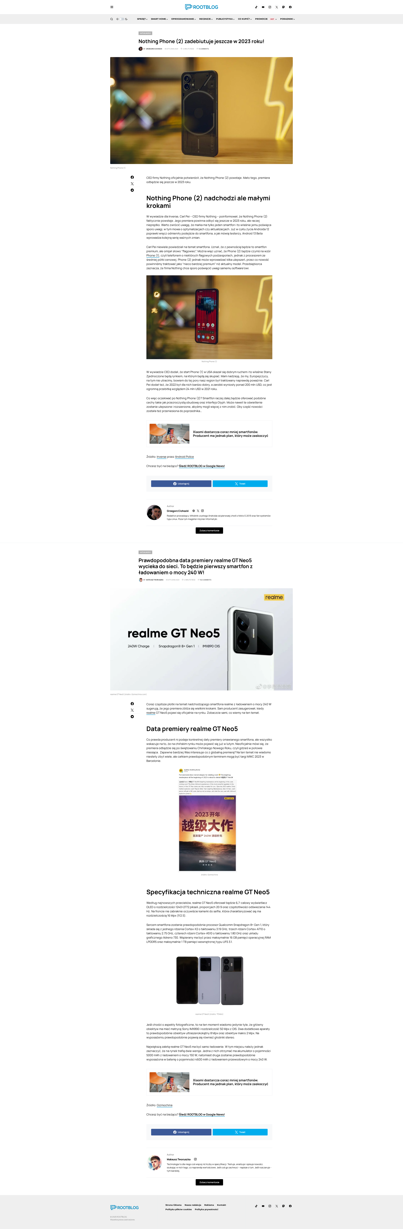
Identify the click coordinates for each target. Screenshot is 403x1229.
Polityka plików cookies (178, 1209)
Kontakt (221, 1205)
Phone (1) (152, 255)
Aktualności (145, 33)
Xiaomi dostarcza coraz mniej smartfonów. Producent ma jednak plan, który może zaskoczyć (230, 434)
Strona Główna (173, 1205)
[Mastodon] (283, 7)
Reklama (209, 1205)
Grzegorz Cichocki (178, 511)
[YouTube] (263, 7)
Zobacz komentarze (209, 530)
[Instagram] (269, 7)
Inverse (161, 457)
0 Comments (204, 49)
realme (150, 713)
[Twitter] (276, 7)
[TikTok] (256, 7)
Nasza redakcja (193, 1205)
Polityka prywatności (206, 1209)
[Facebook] (290, 7)
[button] (112, 7)
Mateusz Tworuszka (178, 1159)
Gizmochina (164, 1105)
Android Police (184, 457)
